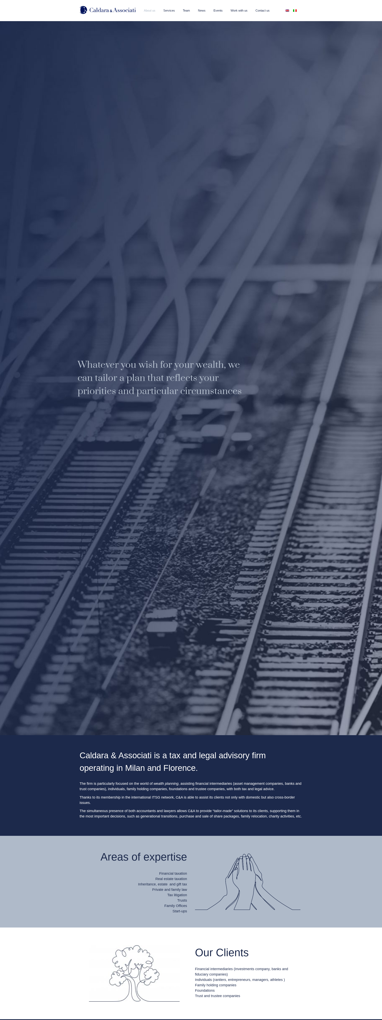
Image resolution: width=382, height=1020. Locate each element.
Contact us (262, 10)
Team (186, 10)
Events (218, 10)
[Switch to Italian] (295, 10)
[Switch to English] (287, 10)
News (202, 10)
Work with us (239, 10)
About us (149, 10)
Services (169, 10)
